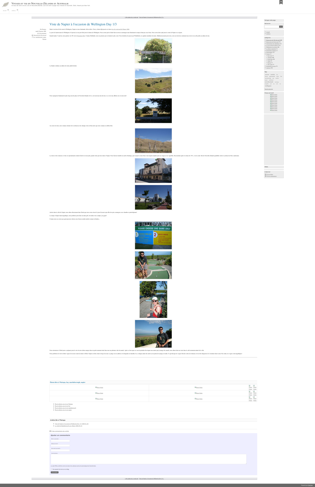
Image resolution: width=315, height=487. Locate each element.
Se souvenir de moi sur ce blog (61, 469)
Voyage (268, 54)
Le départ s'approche (271, 49)
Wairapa (44, 39)
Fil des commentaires (272, 176)
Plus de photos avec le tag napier (63, 410)
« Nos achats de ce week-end (131, 17)
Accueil (268, 32)
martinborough (39, 37)
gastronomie (272, 76)
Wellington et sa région (271, 47)
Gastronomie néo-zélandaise (272, 43)
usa (274, 83)
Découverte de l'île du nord (40, 35)
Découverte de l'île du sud (272, 42)
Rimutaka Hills (81, 36)
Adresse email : (54, 443)
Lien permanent (42, 33)
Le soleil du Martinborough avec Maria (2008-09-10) (68, 426)
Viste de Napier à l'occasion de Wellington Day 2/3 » (151, 17)
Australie (270, 57)
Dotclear (310, 485)
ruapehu (267, 83)
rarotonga (277, 82)
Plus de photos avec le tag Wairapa (64, 404)
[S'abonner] (281, 4)
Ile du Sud (270, 59)
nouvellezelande (269, 82)
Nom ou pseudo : (55, 438)
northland (271, 80)
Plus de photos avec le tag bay (62, 406)
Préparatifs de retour (271, 66)
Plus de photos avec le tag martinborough (65, 408)
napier (44, 37)
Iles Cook (270, 55)
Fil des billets (270, 174)
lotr (281, 76)
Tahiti (269, 61)
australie (273, 74)
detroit (266, 76)
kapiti (277, 76)
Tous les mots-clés (269, 89)
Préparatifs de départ (271, 50)
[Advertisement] (153, 368)
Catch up (268, 68)
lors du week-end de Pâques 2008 (120, 29)
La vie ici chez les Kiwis (272, 45)
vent (277, 83)
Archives (268, 33)
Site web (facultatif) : (56, 448)
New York (270, 64)
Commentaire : (54, 453)
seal (271, 83)
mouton (277, 78)
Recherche (267, 23)
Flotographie (269, 52)
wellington (268, 86)
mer (273, 78)
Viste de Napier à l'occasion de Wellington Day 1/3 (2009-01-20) (72, 424)
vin (280, 83)
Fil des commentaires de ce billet (60, 431)
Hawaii (269, 62)
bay (34, 37)
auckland (267, 74)
